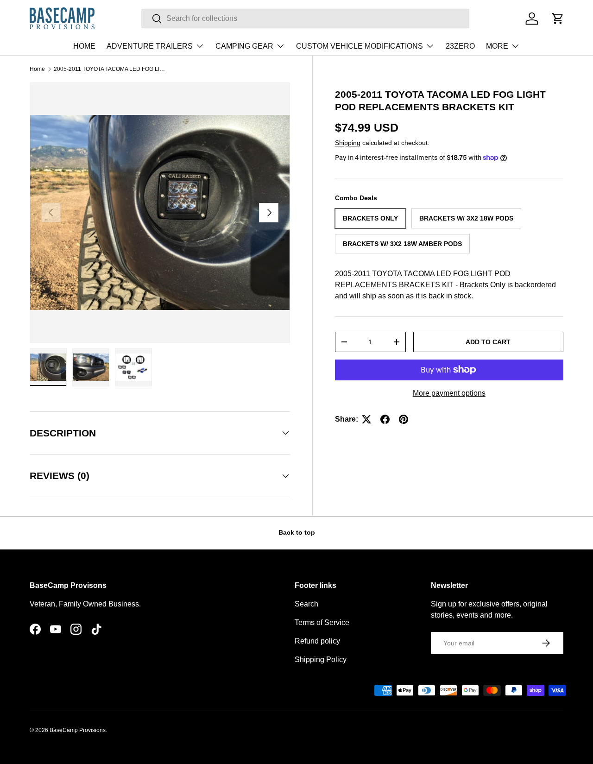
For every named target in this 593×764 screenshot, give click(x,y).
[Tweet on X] (366, 419)
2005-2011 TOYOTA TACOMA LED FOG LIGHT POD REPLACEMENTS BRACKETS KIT (109, 69)
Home (37, 69)
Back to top (296, 532)
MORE (497, 46)
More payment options (449, 393)
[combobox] (305, 18)
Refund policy (317, 641)
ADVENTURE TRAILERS (150, 46)
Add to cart (488, 342)
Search (306, 604)
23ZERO (460, 46)
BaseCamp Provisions (78, 730)
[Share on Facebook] (385, 419)
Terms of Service (322, 622)
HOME (84, 46)
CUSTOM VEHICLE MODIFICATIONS (359, 46)
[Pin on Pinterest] (403, 419)
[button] (558, 18)
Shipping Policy (321, 659)
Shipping (347, 142)
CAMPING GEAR (244, 46)
